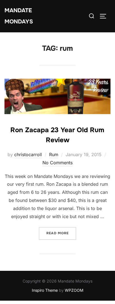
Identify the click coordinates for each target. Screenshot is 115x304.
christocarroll (28, 154)
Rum (53, 154)
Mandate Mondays (18, 16)
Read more (61, 233)
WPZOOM (74, 290)
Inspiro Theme (45, 290)
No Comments (57, 162)
